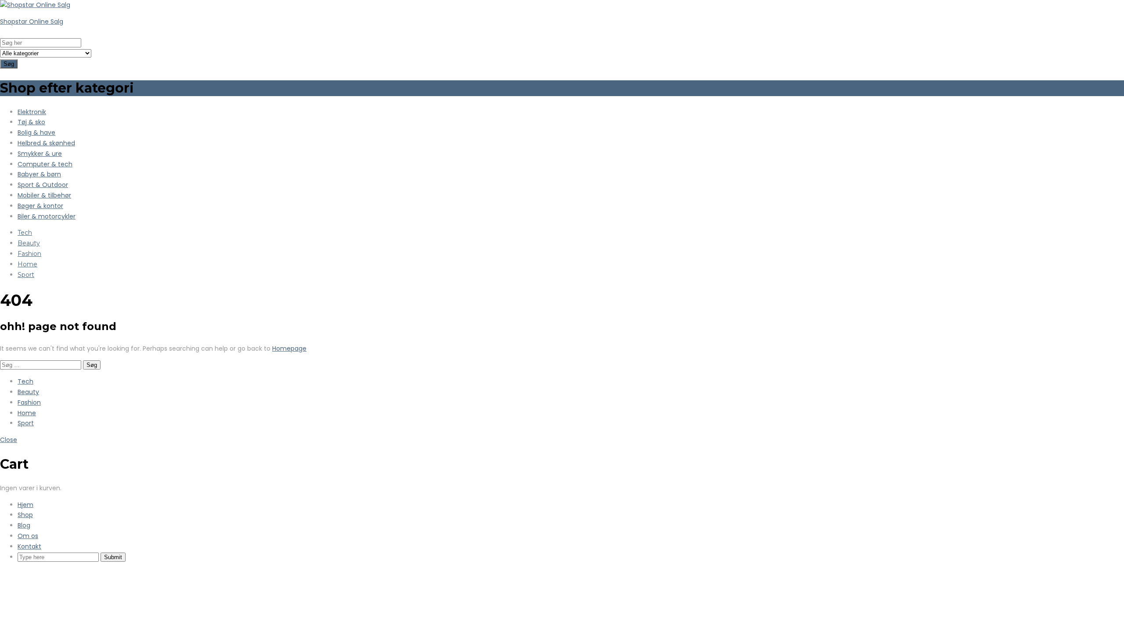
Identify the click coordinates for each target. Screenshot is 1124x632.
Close (8, 439)
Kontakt (29, 546)
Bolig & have (36, 132)
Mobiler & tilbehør (44, 195)
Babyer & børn (39, 174)
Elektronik (32, 112)
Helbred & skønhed (46, 143)
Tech (25, 233)
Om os (28, 535)
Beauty (29, 243)
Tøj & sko (31, 122)
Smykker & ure (40, 153)
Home (27, 264)
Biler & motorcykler (47, 216)
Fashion (29, 254)
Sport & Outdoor (43, 184)
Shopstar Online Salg (31, 21)
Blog (24, 525)
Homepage (289, 348)
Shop (25, 514)
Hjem (25, 504)
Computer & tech (45, 164)
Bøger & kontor (40, 205)
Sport (26, 275)
